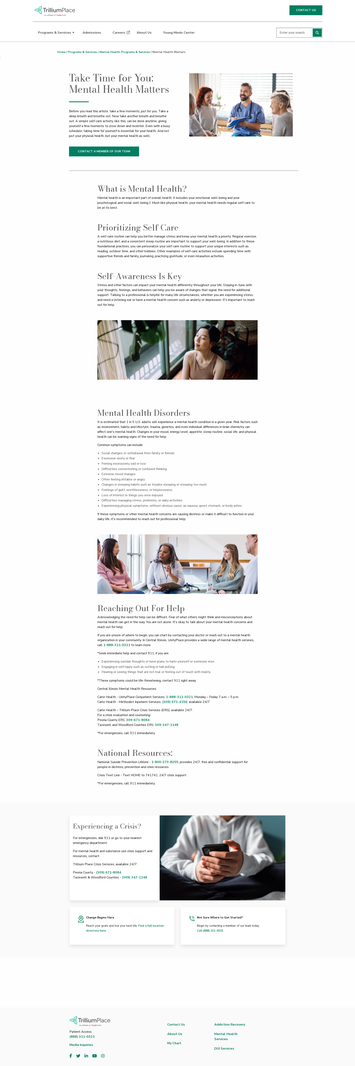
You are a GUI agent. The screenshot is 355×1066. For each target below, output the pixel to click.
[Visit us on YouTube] (94, 1056)
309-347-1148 (166, 725)
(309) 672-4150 (174, 702)
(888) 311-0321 (82, 1036)
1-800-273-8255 (164, 762)
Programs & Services (82, 52)
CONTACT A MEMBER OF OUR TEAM (104, 151)
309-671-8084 (138, 720)
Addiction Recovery (229, 1024)
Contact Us (176, 1024)
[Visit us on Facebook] (70, 1056)
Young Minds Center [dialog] (179, 32)
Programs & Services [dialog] (54, 32)
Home (61, 52)
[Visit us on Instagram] (103, 1056)
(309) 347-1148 (134, 877)
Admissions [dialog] (92, 32)
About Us (174, 1034)
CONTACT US (306, 10)
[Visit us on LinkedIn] (86, 1056)
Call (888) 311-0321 (210, 931)
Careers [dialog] (119, 32)
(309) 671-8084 (108, 872)
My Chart (174, 1043)
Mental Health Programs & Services (124, 52)
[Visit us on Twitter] (78, 1056)
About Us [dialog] (144, 32)
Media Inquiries (81, 1045)
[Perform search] (317, 33)
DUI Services (224, 1048)
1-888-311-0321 (116, 645)
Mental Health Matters (168, 52)
